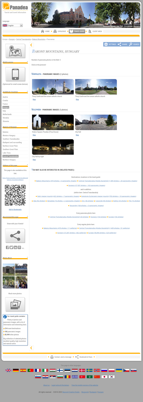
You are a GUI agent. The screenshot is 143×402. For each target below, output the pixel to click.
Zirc (88, 201)
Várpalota (36, 74)
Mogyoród (85, 392)
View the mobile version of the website (85, 385)
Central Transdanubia (23, 39)
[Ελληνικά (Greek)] (75, 376)
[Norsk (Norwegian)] (97, 370)
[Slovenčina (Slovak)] (134, 370)
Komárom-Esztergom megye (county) (108, 196)
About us (46, 385)
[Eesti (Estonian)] (67, 370)
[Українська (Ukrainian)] (119, 370)
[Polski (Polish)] (112, 370)
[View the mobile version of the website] (15, 74)
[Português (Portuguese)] (31, 370)
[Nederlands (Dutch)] (75, 370)
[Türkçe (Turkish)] (82, 376)
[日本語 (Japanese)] (104, 376)
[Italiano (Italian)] (45, 370)
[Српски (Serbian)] (53, 376)
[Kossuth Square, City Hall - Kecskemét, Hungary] (85, 15)
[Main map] (15, 51)
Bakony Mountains (38, 39)
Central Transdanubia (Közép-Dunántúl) (108, 181)
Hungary (12, 39)
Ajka (39, 201)
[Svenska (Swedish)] (89, 370)
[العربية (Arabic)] (90, 376)
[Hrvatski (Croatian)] (45, 376)
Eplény (120, 201)
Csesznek (103, 201)
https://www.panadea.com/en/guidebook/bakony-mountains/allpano (15, 179)
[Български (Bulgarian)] (60, 376)
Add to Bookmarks (15, 209)
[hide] (31, 45)
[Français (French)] (38, 370)
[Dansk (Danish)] (82, 370)
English (11, 25)
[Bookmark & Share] (15, 236)
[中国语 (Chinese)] (97, 376)
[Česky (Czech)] (126, 370)
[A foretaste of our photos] (15, 304)
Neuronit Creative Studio (71, 392)
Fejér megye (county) (58, 196)
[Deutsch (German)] (16, 370)
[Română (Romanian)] (67, 376)
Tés (134, 201)
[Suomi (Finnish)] (60, 370)
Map (34, 99)
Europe (115, 217)
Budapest (93, 392)
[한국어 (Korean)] (112, 376)
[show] (31, 348)
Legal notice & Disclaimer (60, 385)
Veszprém (36, 109)
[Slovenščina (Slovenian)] (38, 376)
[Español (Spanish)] (23, 370)
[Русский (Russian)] (104, 370)
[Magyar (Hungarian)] (53, 370)
